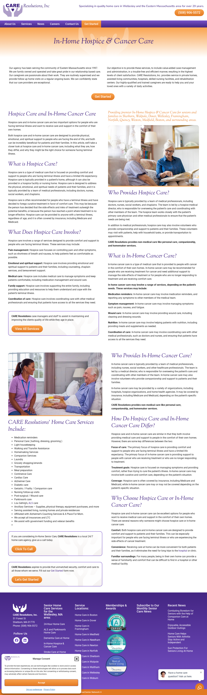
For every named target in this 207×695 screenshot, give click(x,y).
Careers (55, 23)
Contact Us (72, 23)
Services (26, 23)
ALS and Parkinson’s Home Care (55, 631)
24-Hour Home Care (54, 624)
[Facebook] (16, 640)
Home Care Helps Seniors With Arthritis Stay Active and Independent (179, 638)
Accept (41, 682)
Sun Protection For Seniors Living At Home (180, 649)
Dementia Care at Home (56, 638)
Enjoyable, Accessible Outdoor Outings (179, 626)
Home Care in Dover (85, 620)
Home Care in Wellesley (87, 672)
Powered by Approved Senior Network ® (83, 692)
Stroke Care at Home (55, 652)
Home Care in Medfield (87, 634)
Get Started (91, 23)
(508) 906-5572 (29, 625)
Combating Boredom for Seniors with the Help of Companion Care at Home (181, 615)
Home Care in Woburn (86, 678)
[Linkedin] (25, 640)
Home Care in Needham (87, 639)
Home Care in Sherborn (87, 656)
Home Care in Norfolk (86, 650)
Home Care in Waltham (87, 667)
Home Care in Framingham (82, 627)
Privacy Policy (49, 689)
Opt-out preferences (34, 689)
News (40, 23)
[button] (76, 658)
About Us (9, 23)
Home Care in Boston (86, 615)
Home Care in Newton (86, 645)
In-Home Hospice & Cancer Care (54, 645)
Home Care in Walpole (86, 661)
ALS (30, 503)
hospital (183, 550)
